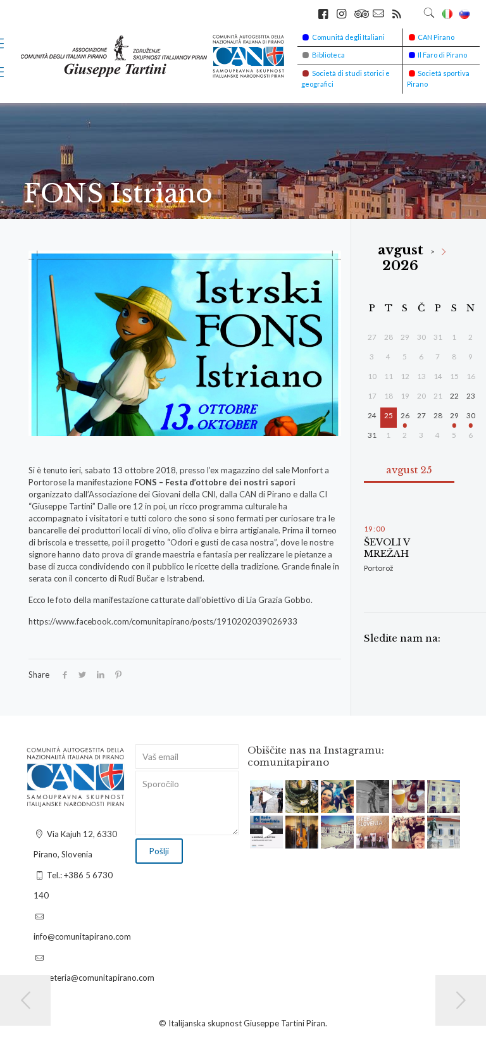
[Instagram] (275, 806)
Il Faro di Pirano (442, 55)
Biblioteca (328, 55)
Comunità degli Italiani (348, 37)
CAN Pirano (436, 37)
